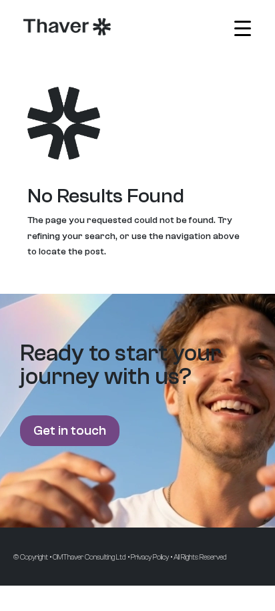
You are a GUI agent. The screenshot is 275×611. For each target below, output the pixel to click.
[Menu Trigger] (242, 28)
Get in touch (69, 430)
